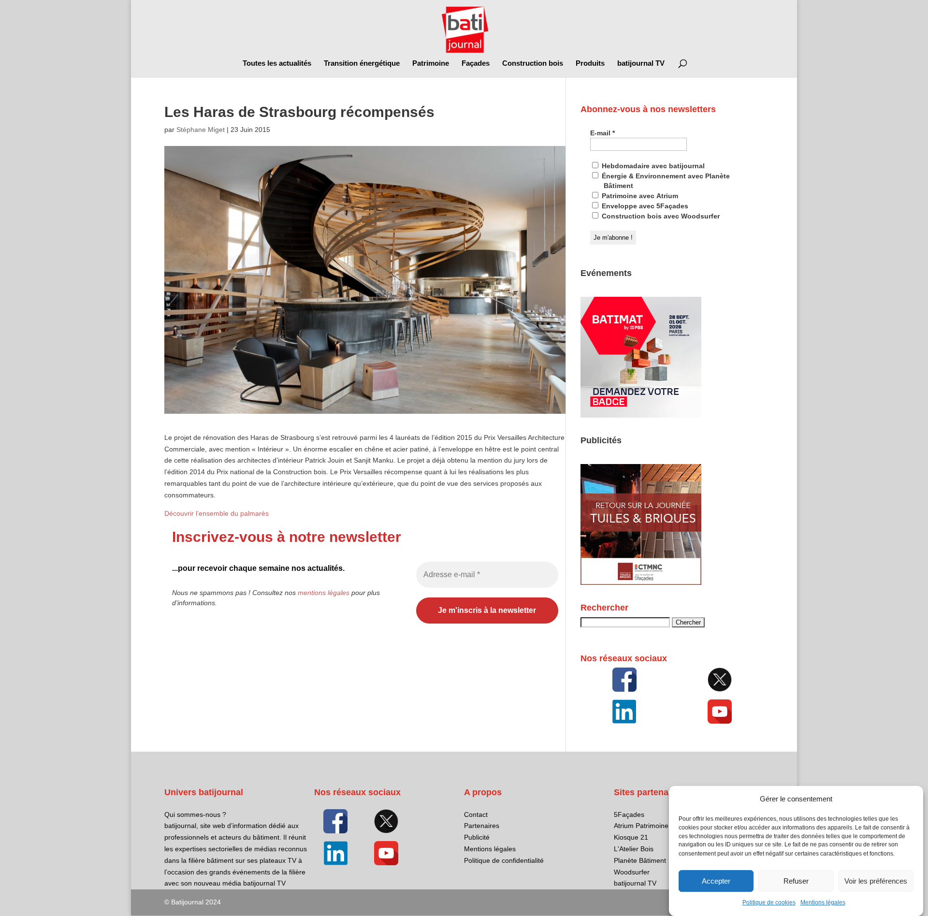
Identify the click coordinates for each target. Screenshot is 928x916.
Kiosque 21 (631, 837)
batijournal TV (641, 63)
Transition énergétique (362, 63)
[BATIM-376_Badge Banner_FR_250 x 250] (640, 415)
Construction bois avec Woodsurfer (660, 216)
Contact (476, 814)
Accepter (716, 881)
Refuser (796, 881)
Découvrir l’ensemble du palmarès (216, 513)
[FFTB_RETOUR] (640, 582)
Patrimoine (430, 63)
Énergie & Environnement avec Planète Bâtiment (665, 180)
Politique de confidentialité (504, 860)
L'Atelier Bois (633, 849)
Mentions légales (822, 902)
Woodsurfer (632, 872)
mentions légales (323, 592)
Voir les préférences (875, 881)
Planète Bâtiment (640, 860)
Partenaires (481, 825)
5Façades (629, 814)
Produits (590, 63)
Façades (476, 63)
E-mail (602, 133)
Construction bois (532, 63)
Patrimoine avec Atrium (639, 196)
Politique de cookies (769, 902)
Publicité (477, 837)
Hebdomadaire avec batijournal (652, 166)
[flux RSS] (624, 680)
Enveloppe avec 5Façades (644, 206)
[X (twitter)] (720, 680)
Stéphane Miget (200, 129)
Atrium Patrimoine (641, 825)
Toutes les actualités (277, 63)
